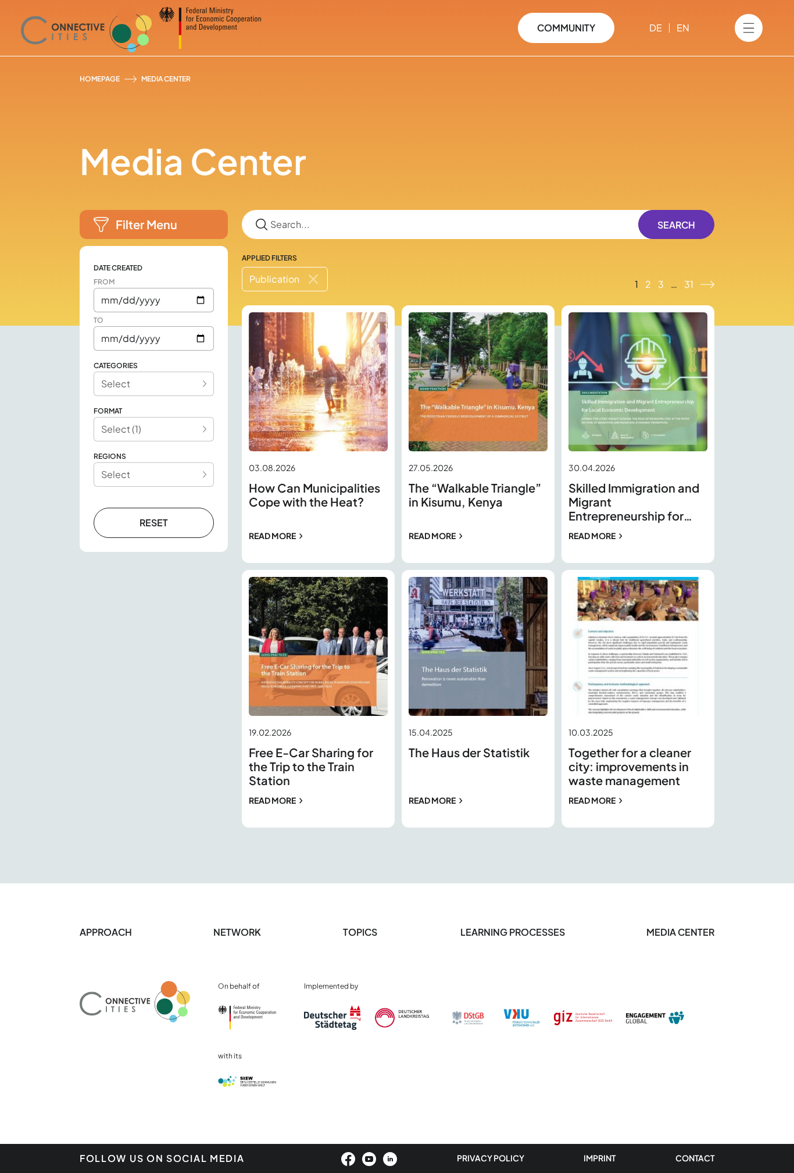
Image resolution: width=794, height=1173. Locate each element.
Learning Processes (512, 932)
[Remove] (313, 279)
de (655, 28)
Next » (707, 284)
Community (566, 28)
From (104, 281)
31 (688, 284)
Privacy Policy (490, 1158)
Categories (116, 365)
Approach (106, 932)
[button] (154, 224)
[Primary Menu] (749, 28)
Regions (110, 456)
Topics (361, 932)
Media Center (680, 932)
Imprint (600, 1158)
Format (108, 411)
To (98, 320)
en (683, 28)
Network (237, 932)
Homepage (100, 78)
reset (154, 522)
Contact (694, 1158)
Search (676, 225)
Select (115, 383)
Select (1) (121, 429)
